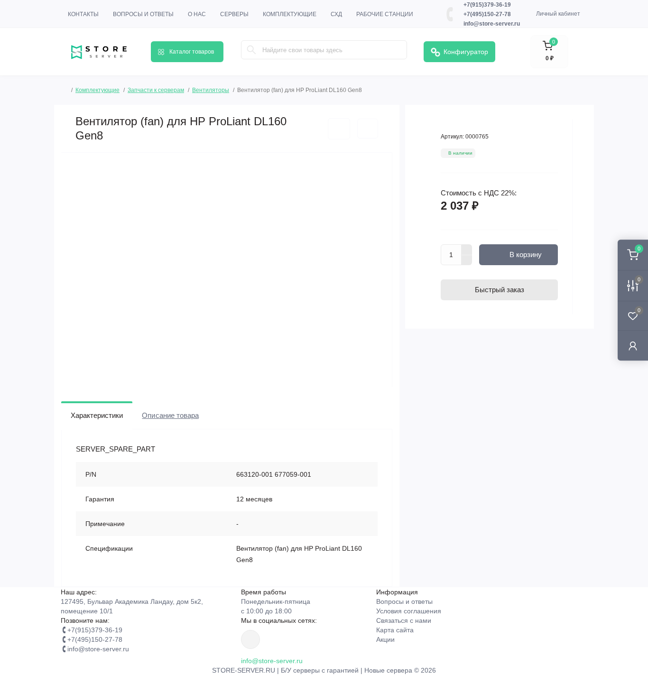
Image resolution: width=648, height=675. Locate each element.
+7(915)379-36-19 (487, 4)
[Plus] (467, 249)
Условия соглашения (408, 611)
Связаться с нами (403, 620)
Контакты (83, 14)
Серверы (234, 14)
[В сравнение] (367, 129)
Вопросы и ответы (143, 14)
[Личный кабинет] (633, 346)
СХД (336, 14)
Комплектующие (289, 14)
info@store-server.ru (491, 23)
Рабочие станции (384, 14)
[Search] (251, 49)
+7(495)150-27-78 (487, 14)
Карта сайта (395, 630)
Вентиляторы (210, 90)
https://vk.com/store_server (250, 639)
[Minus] (467, 260)
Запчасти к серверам (156, 90)
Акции (385, 639)
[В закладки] (339, 128)
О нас (197, 14)
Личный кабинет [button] (558, 13)
